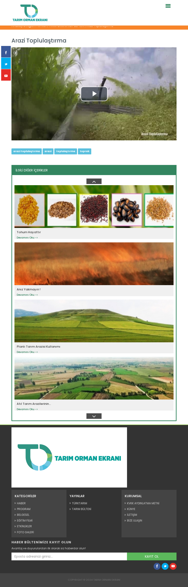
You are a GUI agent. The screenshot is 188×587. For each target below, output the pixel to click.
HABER (21, 503)
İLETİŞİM (132, 515)
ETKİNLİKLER (24, 526)
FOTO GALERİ (25, 532)
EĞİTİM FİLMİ (25, 520)
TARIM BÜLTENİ (81, 509)
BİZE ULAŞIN (134, 520)
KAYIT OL (152, 556)
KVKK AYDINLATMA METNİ (143, 503)
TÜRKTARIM (79, 503)
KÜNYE (131, 509)
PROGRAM (23, 509)
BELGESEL (23, 515)
